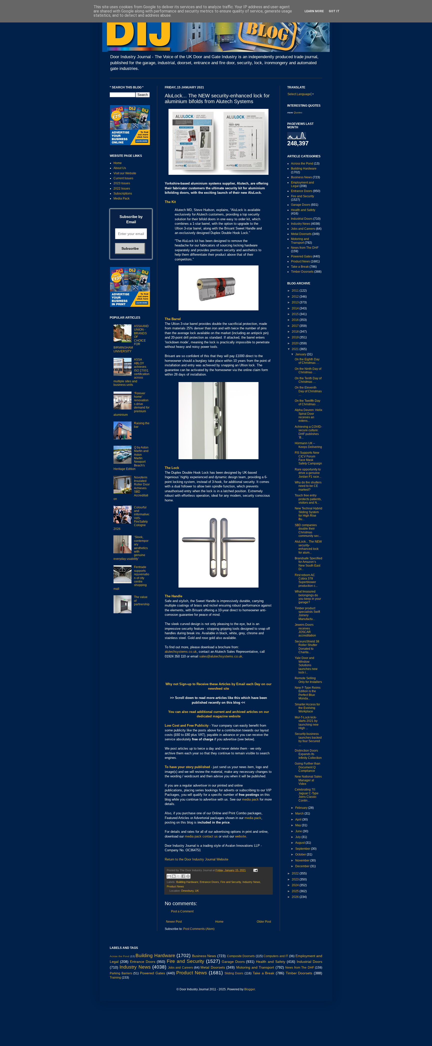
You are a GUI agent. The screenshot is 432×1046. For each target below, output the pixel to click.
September (303, 848)
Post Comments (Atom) (198, 929)
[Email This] (169, 876)
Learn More (314, 11)
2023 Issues (122, 183)
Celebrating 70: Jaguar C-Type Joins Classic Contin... (306, 795)
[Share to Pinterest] (188, 876)
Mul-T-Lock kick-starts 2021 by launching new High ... (306, 723)
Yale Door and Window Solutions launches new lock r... (306, 665)
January (301, 354)
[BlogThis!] (173, 876)
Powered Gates (301, 256)
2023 (296, 879)
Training (115, 977)
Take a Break (300, 266)
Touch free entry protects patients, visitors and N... (308, 499)
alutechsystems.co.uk (181, 651)
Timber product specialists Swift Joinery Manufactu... (307, 614)
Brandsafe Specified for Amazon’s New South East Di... (308, 564)
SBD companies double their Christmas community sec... (308, 530)
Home (219, 921)
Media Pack (122, 198)
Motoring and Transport (300, 240)
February (301, 808)
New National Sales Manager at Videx (308, 780)
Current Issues (123, 178)
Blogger (249, 989)
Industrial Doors (301, 218)
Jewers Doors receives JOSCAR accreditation (305, 630)
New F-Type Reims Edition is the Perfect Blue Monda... (307, 693)
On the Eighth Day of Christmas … (307, 361)
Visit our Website (125, 173)
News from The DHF (304, 247)
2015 (296, 314)
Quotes (298, 112)
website (240, 836)
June (299, 831)
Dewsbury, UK (190, 890)
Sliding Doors (234, 973)
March (299, 813)
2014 (296, 308)
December (302, 866)
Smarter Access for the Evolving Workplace (307, 708)
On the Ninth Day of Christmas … (308, 370)
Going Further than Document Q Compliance (307, 767)
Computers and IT (276, 956)
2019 (296, 337)
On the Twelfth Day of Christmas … (307, 402)
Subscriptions (123, 193)
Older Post (264, 921)
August (300, 842)
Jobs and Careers (303, 228)
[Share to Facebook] (183, 876)
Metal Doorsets (301, 234)
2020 (296, 343)
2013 (296, 302)
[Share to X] (178, 876)
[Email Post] (255, 870)
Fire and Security (230, 881)
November (302, 860)
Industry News (251, 881)
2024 (296, 885)
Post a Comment (182, 911)
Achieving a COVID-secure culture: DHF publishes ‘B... (308, 432)
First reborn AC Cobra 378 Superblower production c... (306, 580)
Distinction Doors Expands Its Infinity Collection (308, 754)
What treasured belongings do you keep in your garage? (308, 597)
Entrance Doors (209, 881)
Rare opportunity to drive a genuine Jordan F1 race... (308, 473)
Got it (334, 11)
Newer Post (174, 921)
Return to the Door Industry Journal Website (196, 859)
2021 (296, 349)
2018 (296, 331)
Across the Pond (302, 163)
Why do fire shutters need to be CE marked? (308, 486)
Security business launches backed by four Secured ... (308, 739)
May (298, 825)
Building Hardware (187, 881)
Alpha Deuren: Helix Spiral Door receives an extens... (308, 415)
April (298, 819)
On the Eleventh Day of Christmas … (308, 391)
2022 (296, 873)
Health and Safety (303, 210)
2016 (296, 320)
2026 (296, 897)
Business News (301, 177)
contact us (210, 836)
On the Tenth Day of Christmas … (308, 380)
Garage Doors (300, 205)
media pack (250, 799)
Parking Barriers (121, 973)
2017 (296, 326)
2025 (296, 891)
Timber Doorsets (302, 271)
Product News (175, 886)
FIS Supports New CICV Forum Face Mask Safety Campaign (308, 458)
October (301, 854)
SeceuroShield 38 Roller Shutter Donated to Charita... (307, 647)
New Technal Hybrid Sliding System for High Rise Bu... (308, 514)
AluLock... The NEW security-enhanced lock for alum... (308, 547)
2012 (296, 296)
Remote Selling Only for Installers (308, 679)
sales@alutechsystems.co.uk (220, 656)
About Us (120, 168)
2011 (296, 290)
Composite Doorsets (241, 956)
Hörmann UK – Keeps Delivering (308, 444)
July (298, 837)
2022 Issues (122, 188)
